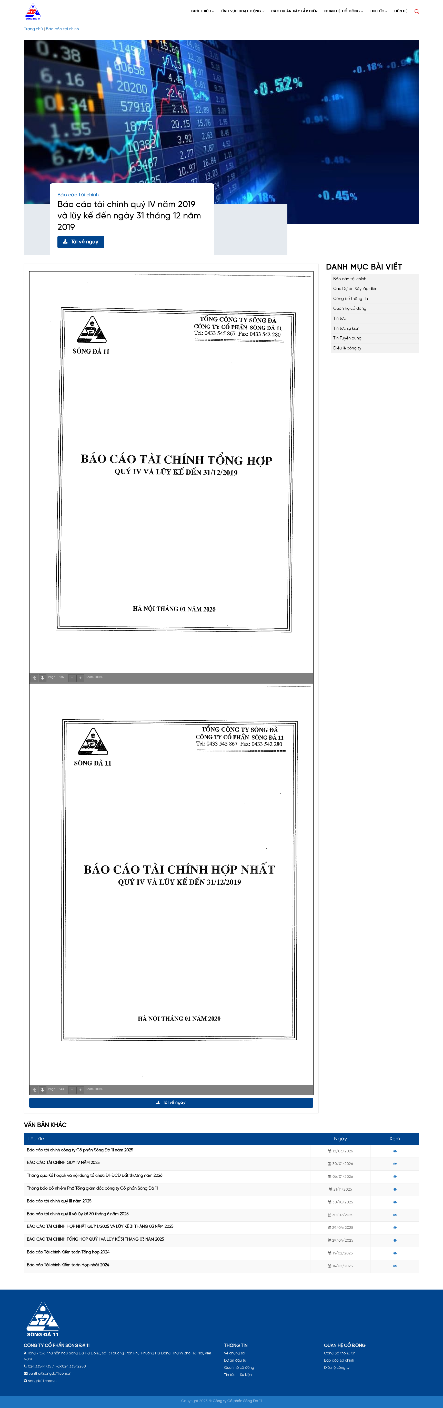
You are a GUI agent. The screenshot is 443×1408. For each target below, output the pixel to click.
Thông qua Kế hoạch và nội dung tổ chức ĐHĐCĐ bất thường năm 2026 (94, 1175)
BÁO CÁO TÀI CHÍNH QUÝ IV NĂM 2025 (63, 1163)
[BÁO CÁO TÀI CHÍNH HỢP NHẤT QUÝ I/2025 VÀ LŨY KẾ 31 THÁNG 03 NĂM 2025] (394, 1228)
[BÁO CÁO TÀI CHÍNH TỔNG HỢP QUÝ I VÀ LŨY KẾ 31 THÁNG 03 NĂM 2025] (394, 1241)
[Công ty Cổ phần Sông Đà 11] (35, 11)
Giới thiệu (201, 11)
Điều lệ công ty (347, 348)
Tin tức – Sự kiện (238, 1375)
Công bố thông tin (350, 299)
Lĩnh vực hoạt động (241, 11)
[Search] (417, 11)
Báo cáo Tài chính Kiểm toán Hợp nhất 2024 (68, 1265)
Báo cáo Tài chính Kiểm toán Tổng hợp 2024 (68, 1252)
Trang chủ (33, 29)
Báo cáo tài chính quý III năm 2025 (59, 1201)
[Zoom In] (80, 678)
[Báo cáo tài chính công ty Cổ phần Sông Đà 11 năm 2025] (394, 1151)
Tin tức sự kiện (346, 328)
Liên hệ (401, 11)
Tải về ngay (84, 242)
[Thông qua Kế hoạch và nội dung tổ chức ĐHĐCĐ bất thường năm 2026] (394, 1177)
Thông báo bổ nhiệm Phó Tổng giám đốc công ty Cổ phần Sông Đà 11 (92, 1188)
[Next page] (42, 678)
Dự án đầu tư (235, 1361)
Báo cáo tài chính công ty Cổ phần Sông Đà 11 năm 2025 (80, 1150)
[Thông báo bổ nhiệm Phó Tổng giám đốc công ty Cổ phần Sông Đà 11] (394, 1190)
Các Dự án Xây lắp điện (294, 11)
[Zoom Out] (72, 678)
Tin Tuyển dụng (347, 338)
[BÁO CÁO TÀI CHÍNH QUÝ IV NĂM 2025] (394, 1164)
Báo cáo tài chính (62, 29)
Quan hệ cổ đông (342, 11)
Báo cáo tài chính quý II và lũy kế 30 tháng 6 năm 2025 (78, 1214)
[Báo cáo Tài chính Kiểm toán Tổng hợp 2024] (394, 1253)
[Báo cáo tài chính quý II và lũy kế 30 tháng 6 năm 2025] (394, 1215)
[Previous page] (34, 678)
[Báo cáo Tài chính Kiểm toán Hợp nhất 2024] (394, 1266)
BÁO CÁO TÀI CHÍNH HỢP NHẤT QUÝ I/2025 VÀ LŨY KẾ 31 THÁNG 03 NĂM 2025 (100, 1226)
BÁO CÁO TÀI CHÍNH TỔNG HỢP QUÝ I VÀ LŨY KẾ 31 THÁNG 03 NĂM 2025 (95, 1239)
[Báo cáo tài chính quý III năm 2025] (394, 1202)
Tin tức (377, 11)
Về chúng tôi (234, 1353)
